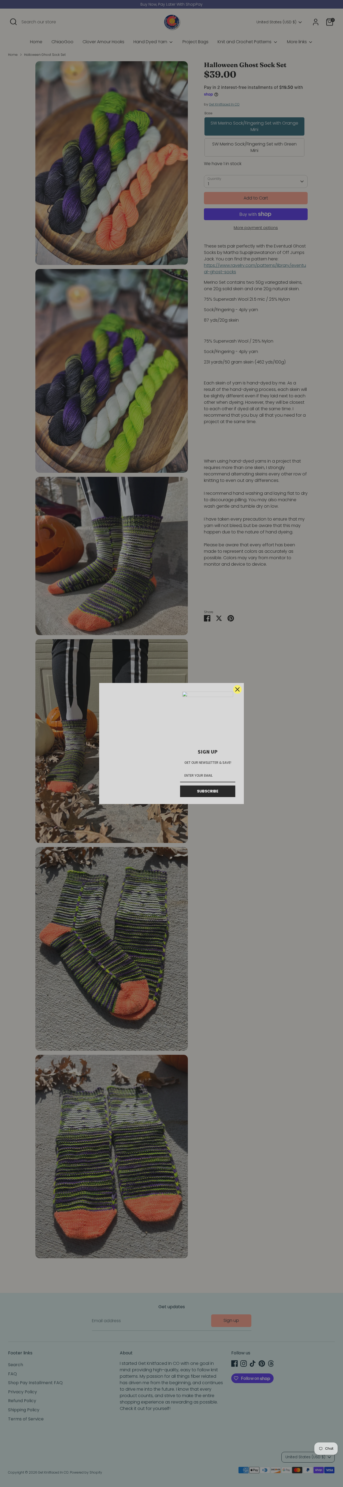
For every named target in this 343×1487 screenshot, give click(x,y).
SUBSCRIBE (207, 791)
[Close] (237, 689)
